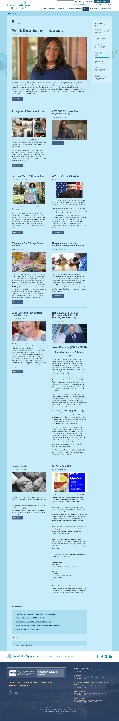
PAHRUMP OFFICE (79, 691)
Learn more (41, 674)
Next (27, 645)
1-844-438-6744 (54, 673)
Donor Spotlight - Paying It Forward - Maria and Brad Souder (36, 614)
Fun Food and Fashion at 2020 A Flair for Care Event (33, 622)
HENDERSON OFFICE (80, 698)
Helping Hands (19, 466)
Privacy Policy (73, 711)
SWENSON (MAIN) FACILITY (82, 668)
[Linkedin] (110, 656)
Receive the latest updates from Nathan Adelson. (54, 656)
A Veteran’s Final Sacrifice (66, 176)
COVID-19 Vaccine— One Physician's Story (65, 112)
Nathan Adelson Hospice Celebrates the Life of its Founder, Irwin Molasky (65, 315)
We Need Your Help (62, 466)
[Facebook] (97, 656)
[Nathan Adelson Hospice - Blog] (18, 5)
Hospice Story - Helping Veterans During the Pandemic (68, 244)
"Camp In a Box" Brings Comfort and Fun (101, 70)
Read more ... (17, 98)
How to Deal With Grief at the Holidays (29, 629)
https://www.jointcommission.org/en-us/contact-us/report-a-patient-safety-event (59, 709)
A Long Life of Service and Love (28, 111)
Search (76, 1)
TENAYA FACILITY (79, 675)
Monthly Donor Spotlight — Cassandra (37, 30)
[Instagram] (106, 656)
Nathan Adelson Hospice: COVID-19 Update (30, 618)
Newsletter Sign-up (23, 656)
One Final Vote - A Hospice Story (29, 176)
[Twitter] (101, 656)
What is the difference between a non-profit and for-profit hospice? (38, 625)
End (30, 645)
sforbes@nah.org (70, 544)
